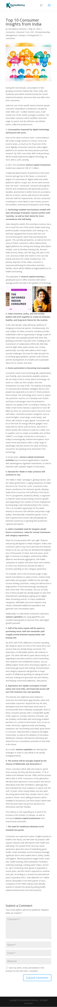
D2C (32, 32)
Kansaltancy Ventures (17, 29)
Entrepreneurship (42, 32)
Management (11, 35)
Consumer (10, 32)
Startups (21, 35)
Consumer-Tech (22, 32)
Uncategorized (33, 35)
